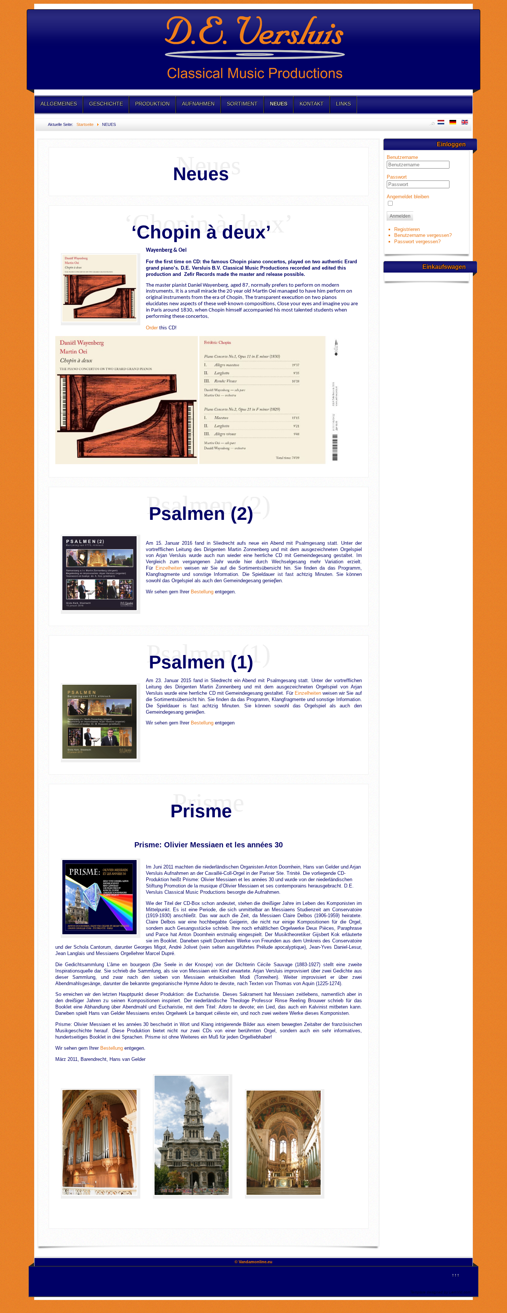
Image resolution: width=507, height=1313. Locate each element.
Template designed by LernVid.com (440, 1292)
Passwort (397, 177)
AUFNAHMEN (198, 104)
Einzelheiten (169, 568)
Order (152, 327)
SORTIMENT (242, 104)
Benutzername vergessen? (423, 235)
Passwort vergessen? (417, 241)
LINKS (343, 104)
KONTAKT (312, 104)
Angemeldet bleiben (408, 196)
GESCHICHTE (106, 104)
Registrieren (407, 229)
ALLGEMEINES (58, 104)
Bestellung (202, 591)
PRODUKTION (152, 104)
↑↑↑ (455, 1275)
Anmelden (400, 216)
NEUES (278, 104)
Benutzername (402, 157)
